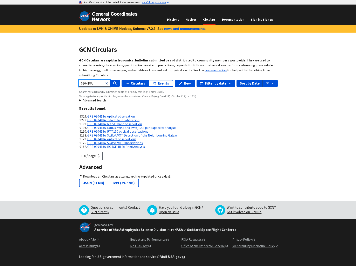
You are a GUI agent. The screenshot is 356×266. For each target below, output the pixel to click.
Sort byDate (250, 83)
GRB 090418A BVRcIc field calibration (113, 120)
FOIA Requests (191, 239)
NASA (178, 229)
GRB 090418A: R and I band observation (114, 124)
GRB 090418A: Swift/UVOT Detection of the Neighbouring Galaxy (132, 135)
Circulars (209, 19)
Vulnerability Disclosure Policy (253, 246)
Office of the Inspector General (203, 246)
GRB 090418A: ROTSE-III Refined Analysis (116, 147)
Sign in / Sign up (262, 19)
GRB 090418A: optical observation (111, 116)
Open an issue (169, 212)
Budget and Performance (148, 239)
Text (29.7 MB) (123, 183)
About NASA (87, 239)
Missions (173, 19)
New (187, 83)
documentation (216, 70)
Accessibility (88, 246)
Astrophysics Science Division (142, 229)
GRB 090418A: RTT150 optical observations (117, 131)
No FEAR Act (139, 246)
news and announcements (185, 28)
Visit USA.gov (171, 256)
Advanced (90, 166)
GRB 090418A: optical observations (111, 139)
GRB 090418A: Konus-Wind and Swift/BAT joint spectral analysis (131, 128)
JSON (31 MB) (93, 183)
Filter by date (215, 83)
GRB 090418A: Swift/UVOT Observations (115, 143)
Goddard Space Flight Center (210, 229)
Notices (191, 19)
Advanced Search (94, 100)
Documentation (233, 19)
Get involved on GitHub (244, 212)
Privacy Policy (242, 239)
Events (163, 83)
